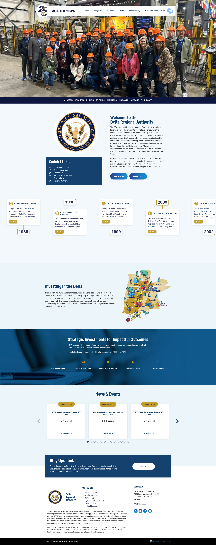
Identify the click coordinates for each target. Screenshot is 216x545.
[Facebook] (136, 511)
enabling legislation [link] (123, 158)
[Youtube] (150, 511)
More (14, 221)
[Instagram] (145, 511)
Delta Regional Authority (63, 10)
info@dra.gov (139, 499)
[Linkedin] (140, 511)
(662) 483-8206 (140, 504)
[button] (88, 11)
